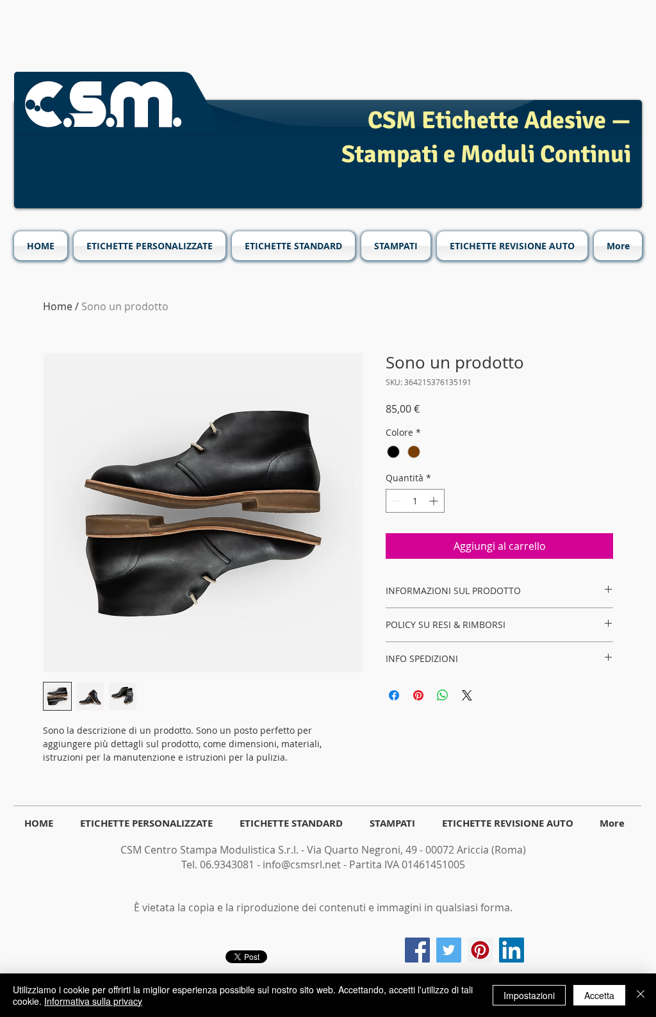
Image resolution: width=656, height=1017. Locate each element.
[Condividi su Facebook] (394, 695)
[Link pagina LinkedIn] (511, 950)
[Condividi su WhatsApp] (442, 695)
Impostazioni (529, 995)
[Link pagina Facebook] (417, 950)
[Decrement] (396, 501)
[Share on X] (467, 695)
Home (57, 306)
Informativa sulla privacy (93, 1001)
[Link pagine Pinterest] (480, 950)
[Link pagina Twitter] (448, 950)
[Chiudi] (640, 995)
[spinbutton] (415, 501)
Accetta (599, 995)
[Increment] (435, 501)
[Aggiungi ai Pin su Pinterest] (418, 695)
